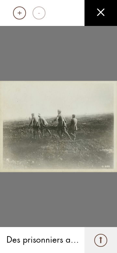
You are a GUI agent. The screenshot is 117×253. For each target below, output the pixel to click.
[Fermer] (100, 13)
